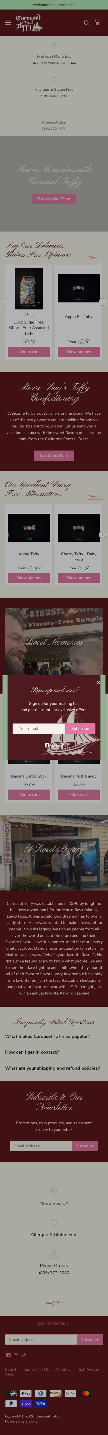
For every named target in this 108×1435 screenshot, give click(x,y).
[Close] (98, 682)
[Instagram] (54, 745)
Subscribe (80, 728)
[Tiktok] (62, 745)
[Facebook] (47, 745)
